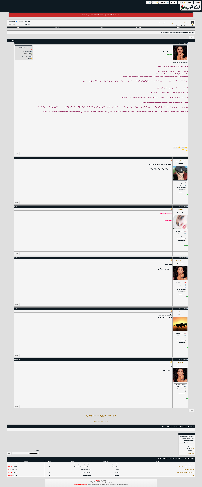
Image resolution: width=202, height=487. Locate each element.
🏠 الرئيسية (197, 2)
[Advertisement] (101, 126)
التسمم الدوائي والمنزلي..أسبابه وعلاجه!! (185, 472)
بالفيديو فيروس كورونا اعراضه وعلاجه (186, 467)
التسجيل (178, 27)
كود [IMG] (192, 448)
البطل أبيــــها (180, 161)
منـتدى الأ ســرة (162, 23)
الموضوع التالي (97, 422)
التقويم (101, 27)
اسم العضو (27, 21)
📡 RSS (148, 2)
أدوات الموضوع (12, 41)
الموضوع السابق (104, 422)
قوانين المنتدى (191, 453)
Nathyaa (180, 209)
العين (193, 475)
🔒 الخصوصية (181, 2)
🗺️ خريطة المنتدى (164, 2)
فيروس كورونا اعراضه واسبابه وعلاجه (186, 464)
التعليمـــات (138, 27)
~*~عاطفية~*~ (180, 260)
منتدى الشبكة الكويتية (185, 23)
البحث (18, 27)
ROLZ (180, 311)
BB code (191, 445)
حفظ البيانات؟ (12, 21)
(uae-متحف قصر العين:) (189, 469)
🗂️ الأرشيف (155, 2)
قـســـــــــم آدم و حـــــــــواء (173, 23)
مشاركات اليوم (58, 27)
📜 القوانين (190, 2)
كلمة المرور (27, 24)
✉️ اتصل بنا (173, 2)
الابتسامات (192, 447)
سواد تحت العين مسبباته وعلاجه (101, 415)
